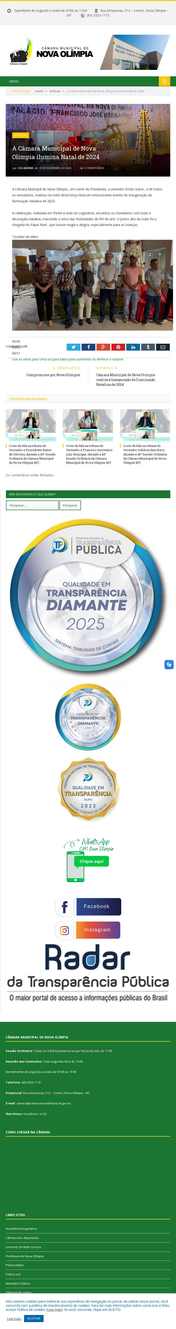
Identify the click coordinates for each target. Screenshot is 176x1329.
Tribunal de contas (19, 1292)
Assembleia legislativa (21, 1228)
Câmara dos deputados (22, 1238)
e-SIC (43, 1114)
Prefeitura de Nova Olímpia (25, 1256)
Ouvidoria (30, 1114)
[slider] (68, 359)
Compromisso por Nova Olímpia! (53, 375)
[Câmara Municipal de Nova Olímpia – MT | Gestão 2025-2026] (88, 51)
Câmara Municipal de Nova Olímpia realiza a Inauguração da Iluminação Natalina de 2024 (125, 380)
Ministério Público (18, 1283)
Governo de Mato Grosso (23, 1247)
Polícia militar (15, 1265)
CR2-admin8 (25, 168)
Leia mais (54, 1309)
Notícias (20, 135)
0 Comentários (93, 168)
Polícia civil (13, 1274)
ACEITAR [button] (33, 1318)
